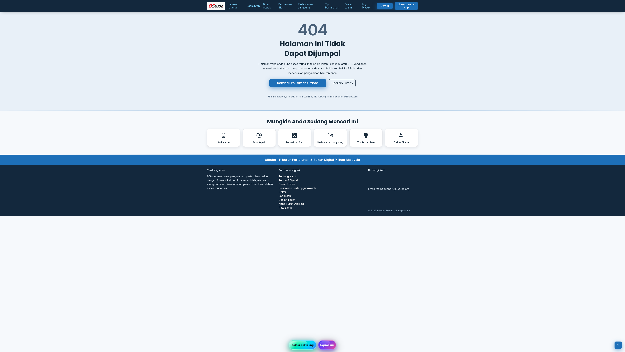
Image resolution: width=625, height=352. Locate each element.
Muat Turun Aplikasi (291, 203)
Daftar (385, 6)
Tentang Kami (287, 176)
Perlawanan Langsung (305, 6)
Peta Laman (286, 207)
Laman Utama (233, 6)
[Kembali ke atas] (618, 345)
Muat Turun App (408, 6)
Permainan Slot (285, 6)
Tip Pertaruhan (332, 6)
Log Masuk (366, 6)
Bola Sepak (267, 6)
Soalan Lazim (349, 6)
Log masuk (327, 345)
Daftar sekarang (303, 345)
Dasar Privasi (287, 184)
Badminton (253, 5)
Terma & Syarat (288, 180)
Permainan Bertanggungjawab (297, 188)
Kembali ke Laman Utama (297, 83)
